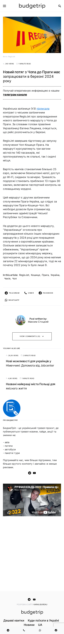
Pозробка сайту (25, 604)
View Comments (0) (30, 336)
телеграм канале (15, 94)
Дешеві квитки (13, 620)
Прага (45, 274)
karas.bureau (40, 604)
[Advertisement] (32, 554)
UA (40, 625)
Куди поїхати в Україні (43, 620)
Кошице (35, 274)
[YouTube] (34, 472)
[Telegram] (30, 472)
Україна (55, 274)
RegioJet (24, 274)
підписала (43, 108)
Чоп (14, 278)
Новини (29, 625)
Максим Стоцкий (38, 321)
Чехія (7, 278)
